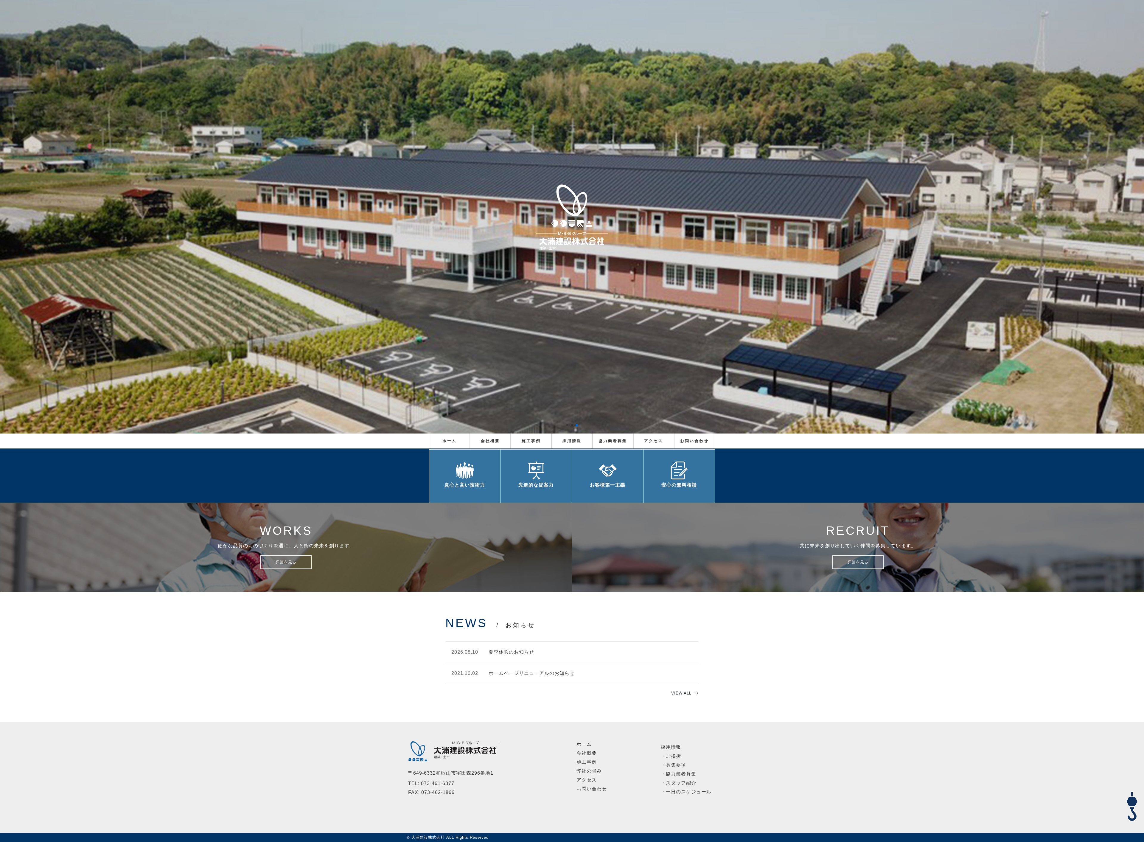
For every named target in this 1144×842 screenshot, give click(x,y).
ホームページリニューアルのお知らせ (532, 673)
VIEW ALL (681, 693)
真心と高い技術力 (464, 484)
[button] (567, 425)
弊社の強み (589, 770)
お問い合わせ (694, 441)
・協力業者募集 (678, 773)
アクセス (653, 441)
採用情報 (572, 441)
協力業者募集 (613, 441)
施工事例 (531, 441)
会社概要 (490, 441)
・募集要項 (673, 765)
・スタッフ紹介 (678, 782)
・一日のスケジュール (686, 791)
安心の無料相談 (679, 484)
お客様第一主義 (607, 484)
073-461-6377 (437, 783)
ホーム (449, 441)
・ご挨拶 (671, 756)
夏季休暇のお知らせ (511, 652)
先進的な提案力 (536, 484)
